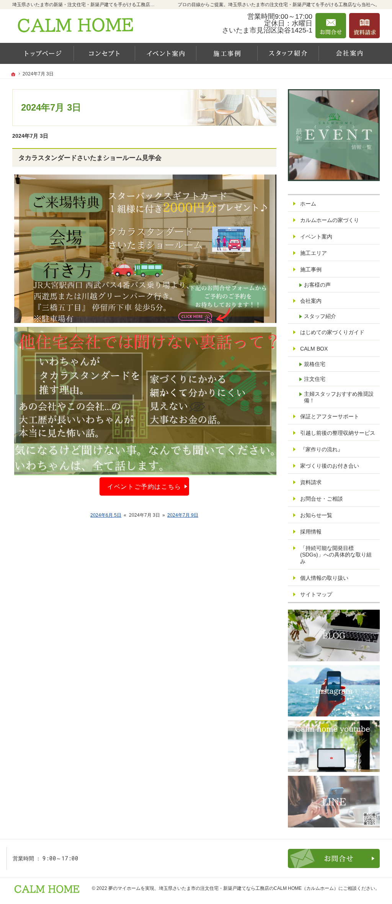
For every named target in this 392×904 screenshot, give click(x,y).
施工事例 (311, 269)
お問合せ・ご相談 (321, 499)
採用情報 (311, 532)
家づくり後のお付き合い (329, 466)
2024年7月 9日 (182, 515)
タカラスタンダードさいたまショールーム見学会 (90, 158)
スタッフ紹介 (320, 316)
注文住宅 (314, 379)
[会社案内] (349, 53)
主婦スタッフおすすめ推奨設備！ (339, 397)
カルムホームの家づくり (329, 220)
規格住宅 (314, 364)
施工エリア (313, 253)
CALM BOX (314, 349)
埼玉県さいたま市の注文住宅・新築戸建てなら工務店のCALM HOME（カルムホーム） (248, 888)
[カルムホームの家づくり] (104, 53)
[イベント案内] (165, 53)
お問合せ (330, 25)
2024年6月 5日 (105, 515)
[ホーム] (43, 53)
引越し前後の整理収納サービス (337, 433)
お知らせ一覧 (316, 515)
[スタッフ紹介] (287, 53)
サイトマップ (316, 594)
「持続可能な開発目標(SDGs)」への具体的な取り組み (336, 555)
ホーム (308, 204)
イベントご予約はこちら (144, 486)
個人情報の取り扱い (324, 578)
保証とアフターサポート (329, 416)
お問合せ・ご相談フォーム (334, 858)
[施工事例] (226, 53)
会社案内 (311, 301)
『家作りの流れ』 (321, 449)
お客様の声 (317, 285)
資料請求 (311, 482)
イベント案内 (316, 236)
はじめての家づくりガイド (332, 332)
